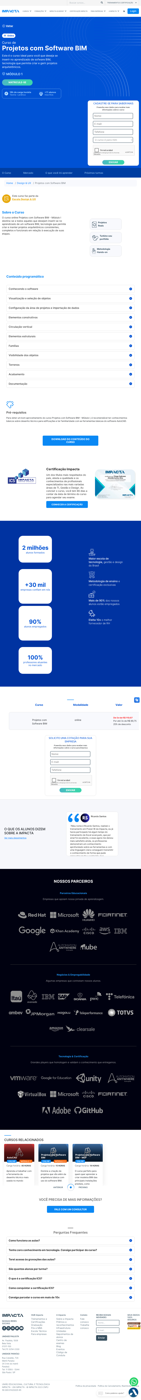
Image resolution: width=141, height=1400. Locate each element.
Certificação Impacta (78, 11)
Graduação (36, 1325)
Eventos (60, 1349)
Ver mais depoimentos (15, 838)
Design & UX (24, 183)
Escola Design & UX (24, 199)
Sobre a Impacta (64, 1318)
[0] (71, 1187)
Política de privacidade (86, 1386)
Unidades (61, 1331)
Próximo (83, 1187)
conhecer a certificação (67, 504)
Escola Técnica (39, 1331)
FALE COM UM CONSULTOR (70, 1209)
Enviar (101, 1337)
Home (9, 183)
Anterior (58, 1187)
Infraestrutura (63, 1328)
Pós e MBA (36, 1328)
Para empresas (39, 1334)
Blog (58, 1346)
